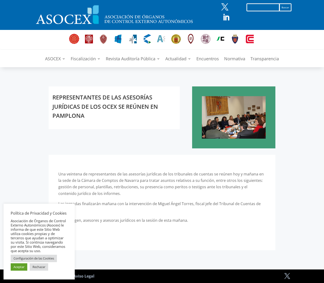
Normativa (234, 59)
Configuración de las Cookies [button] (34, 258)
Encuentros (207, 59)
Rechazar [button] (38, 267)
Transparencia (264, 59)
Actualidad (175, 59)
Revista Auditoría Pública (130, 59)
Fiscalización (83, 59)
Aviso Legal (83, 276)
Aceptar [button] (19, 267)
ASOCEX (53, 59)
